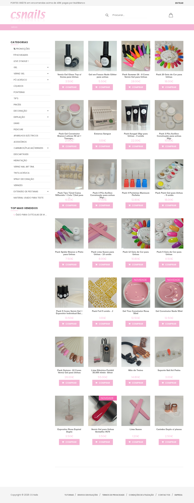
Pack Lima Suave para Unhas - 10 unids (102, 253)
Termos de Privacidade (113, 495)
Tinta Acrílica (21, 172)
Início (14, 27)
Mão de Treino (135, 370)
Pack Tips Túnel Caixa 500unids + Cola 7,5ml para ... (69, 195)
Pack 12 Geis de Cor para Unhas (136, 253)
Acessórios (20, 141)
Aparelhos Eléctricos (26, 135)
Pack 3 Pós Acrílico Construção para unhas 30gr (169, 136)
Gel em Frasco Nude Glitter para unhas (103, 75)
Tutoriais (69, 495)
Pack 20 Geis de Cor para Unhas (169, 75)
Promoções (22, 48)
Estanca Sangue (102, 133)
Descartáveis (21, 154)
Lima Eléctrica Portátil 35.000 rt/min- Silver (102, 371)
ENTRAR (179, 3)
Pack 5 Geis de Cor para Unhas (169, 253)
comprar (71, 87)
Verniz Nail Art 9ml (24, 166)
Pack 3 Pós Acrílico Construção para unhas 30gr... (102, 195)
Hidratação (20, 160)
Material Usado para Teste (28, 197)
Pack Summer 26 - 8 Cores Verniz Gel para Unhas (135, 75)
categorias (19, 42)
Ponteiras (19, 92)
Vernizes (18, 185)
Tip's (16, 98)
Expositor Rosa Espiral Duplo (69, 430)
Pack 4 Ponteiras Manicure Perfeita (135, 194)
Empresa (178, 495)
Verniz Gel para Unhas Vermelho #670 (102, 430)
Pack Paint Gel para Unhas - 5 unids (169, 194)
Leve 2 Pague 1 (21, 61)
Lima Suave (136, 429)
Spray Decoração (24, 179)
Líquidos (18, 85)
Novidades (22, 54)
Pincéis (17, 104)
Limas (16, 123)
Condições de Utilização (141, 495)
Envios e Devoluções (88, 495)
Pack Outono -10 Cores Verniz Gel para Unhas (69, 371)
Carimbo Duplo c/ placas (169, 429)
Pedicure (18, 129)
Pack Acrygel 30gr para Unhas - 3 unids (136, 134)
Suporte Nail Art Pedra (169, 370)
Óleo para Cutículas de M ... (30, 214)
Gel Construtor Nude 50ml (169, 311)
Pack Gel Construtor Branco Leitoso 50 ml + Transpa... (69, 136)
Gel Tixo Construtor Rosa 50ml (136, 312)
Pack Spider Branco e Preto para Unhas (69, 253)
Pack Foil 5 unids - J (102, 311)
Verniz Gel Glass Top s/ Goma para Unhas (69, 75)
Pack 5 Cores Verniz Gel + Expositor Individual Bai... (69, 312)
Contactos (164, 495)
